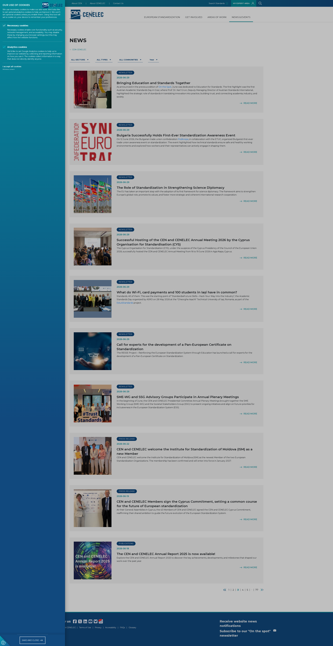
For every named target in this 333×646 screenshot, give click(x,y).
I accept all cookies (12, 66)
